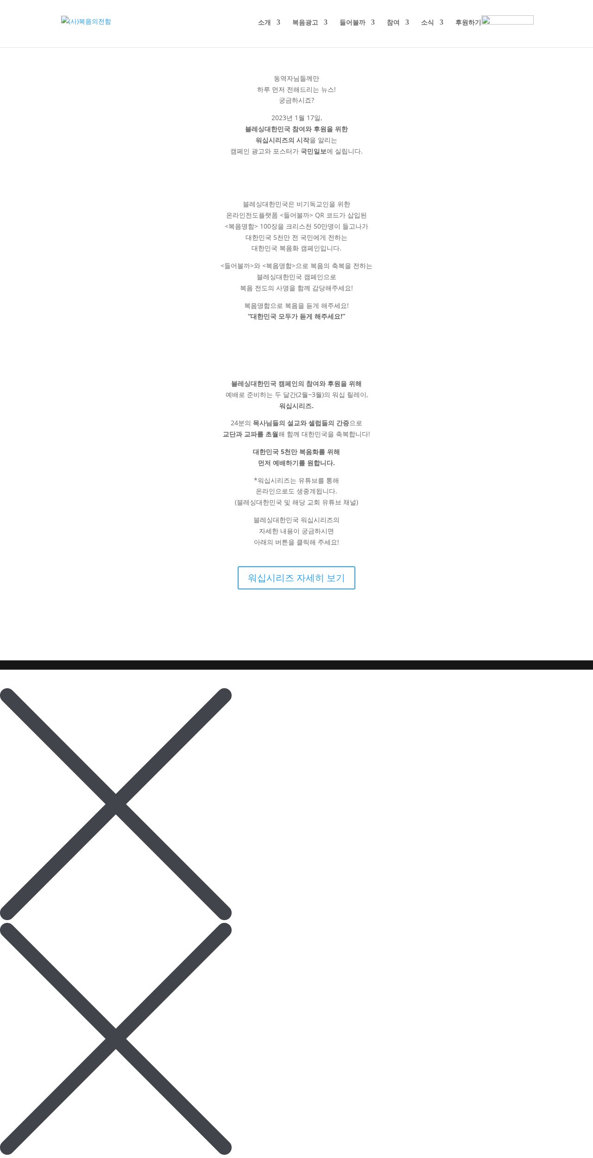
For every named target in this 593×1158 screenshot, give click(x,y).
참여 (393, 22)
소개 (264, 22)
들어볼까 (353, 22)
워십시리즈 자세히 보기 (296, 577)
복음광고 (305, 22)
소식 (427, 22)
